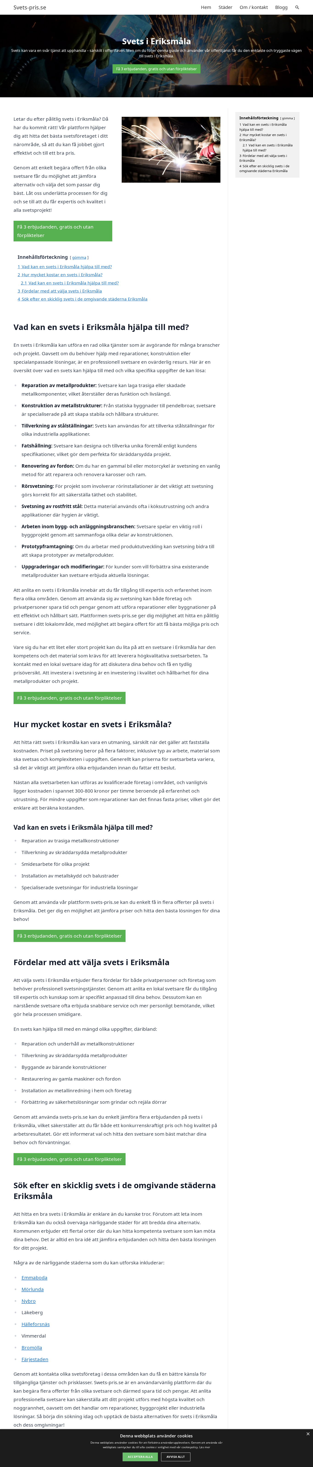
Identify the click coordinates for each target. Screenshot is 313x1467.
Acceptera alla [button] (140, 1457)
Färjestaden (35, 1359)
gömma (79, 257)
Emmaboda (34, 1277)
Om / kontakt (254, 7)
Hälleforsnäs (36, 1324)
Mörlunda (33, 1289)
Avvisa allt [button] (176, 1457)
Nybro (29, 1301)
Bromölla (32, 1347)
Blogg (281, 7)
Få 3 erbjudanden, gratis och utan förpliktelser (156, 68)
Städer (225, 7)
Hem (206, 7)
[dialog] (156, 1448)
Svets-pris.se (30, 7)
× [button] (308, 1434)
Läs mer (204, 1447)
